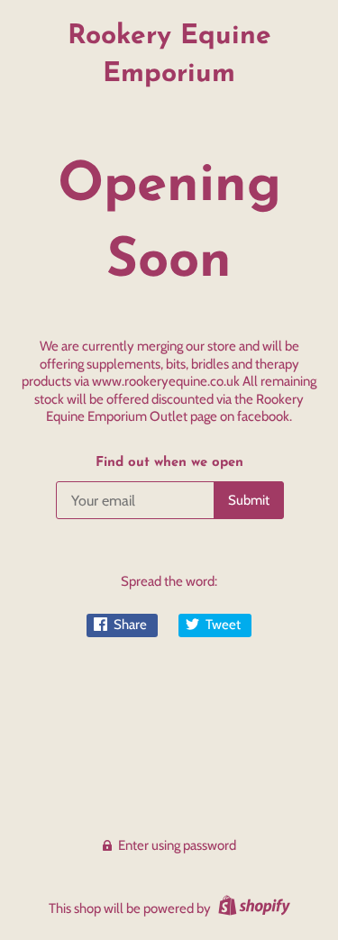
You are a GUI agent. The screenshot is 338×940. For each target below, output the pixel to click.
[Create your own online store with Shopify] (252, 908)
